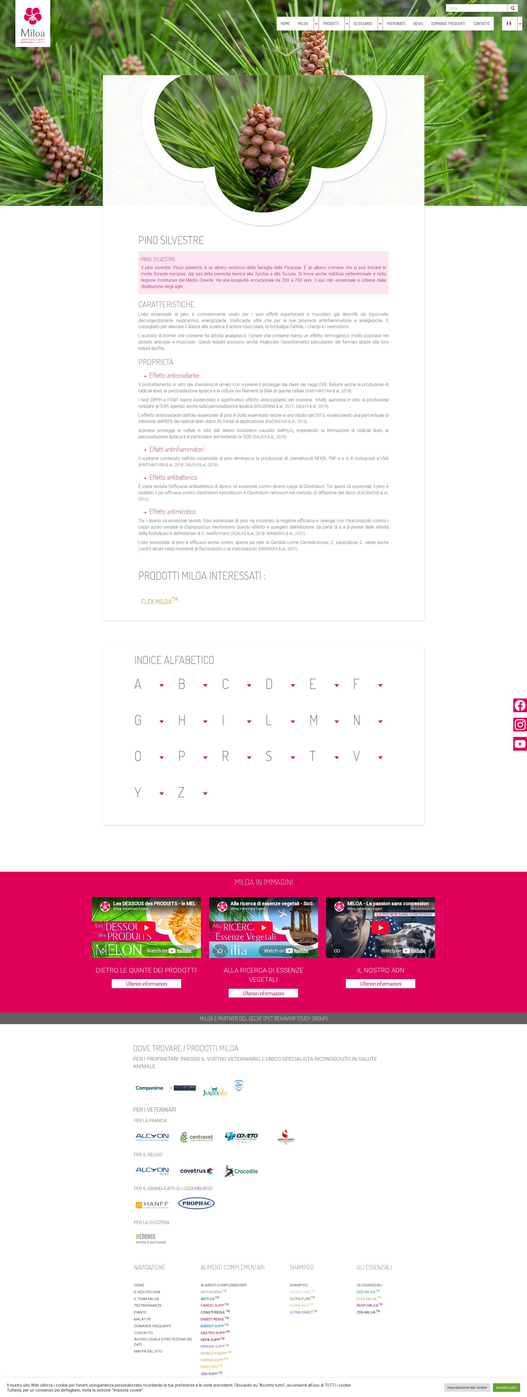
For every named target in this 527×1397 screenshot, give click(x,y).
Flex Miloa (159, 601)
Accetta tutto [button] (506, 1387)
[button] (150, 683)
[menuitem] (509, 23)
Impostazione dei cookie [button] (467, 1387)
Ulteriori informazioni (146, 983)
